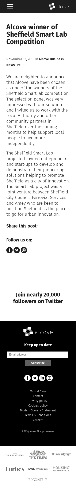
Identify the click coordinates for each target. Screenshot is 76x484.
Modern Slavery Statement (38, 410)
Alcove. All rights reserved (42, 431)
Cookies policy (38, 405)
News (10, 65)
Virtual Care (38, 391)
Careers (38, 420)
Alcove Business (51, 59)
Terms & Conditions (38, 415)
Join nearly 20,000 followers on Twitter (38, 298)
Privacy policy (38, 401)
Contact (38, 396)
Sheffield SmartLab (24, 93)
